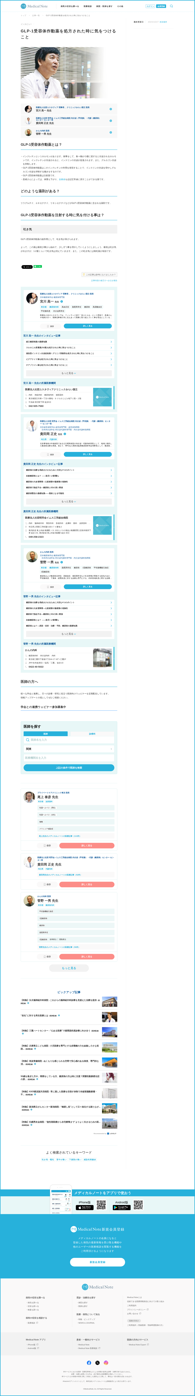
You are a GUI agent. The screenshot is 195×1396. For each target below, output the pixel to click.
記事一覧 (36, 15)
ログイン (150, 6)
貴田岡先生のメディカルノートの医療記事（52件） (60, 875)
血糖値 (62, 179)
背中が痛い (62, 1159)
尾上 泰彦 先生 (47, 797)
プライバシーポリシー (136, 1310)
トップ (23, 15)
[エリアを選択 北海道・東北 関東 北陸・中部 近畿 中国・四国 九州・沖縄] (69, 749)
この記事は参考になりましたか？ (101, 274)
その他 (120, 6)
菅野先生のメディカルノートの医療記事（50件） (59, 947)
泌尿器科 (49, 801)
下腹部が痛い (75, 1159)
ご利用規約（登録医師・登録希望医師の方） (145, 1325)
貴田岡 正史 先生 (49, 864)
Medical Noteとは (134, 1297)
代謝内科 (53, 439)
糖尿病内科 (54, 307)
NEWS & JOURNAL (86, 1323)
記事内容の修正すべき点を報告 (104, 280)
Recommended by (100, 1133)
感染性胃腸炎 (90, 1159)
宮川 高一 (49, 301)
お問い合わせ (132, 1314)
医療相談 (88, 6)
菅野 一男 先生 (47, 900)
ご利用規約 (131, 1305)
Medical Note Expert (137, 1345)
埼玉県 (44, 439)
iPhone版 (31, 1345)
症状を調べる (33, 1306)
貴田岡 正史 (51, 434)
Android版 (32, 1348)
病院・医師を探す (104, 6)
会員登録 (161, 6)
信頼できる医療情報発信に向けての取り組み (145, 1301)
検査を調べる (33, 1310)
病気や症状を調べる (70, 6)
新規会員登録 (98, 1262)
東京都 (44, 307)
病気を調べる (33, 1303)
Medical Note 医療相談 (87, 1348)
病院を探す (83, 1303)
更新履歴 (163, 22)
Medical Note (83, 1345)
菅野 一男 (49, 562)
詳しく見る (87, 845)
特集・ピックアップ (86, 1319)
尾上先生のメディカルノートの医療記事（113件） (60, 836)
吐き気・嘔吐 (48, 1159)
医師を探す (83, 1306)
